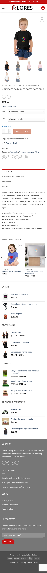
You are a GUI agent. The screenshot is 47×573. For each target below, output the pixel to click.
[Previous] (1, 262)
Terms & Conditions (10, 504)
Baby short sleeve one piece (12, 272)
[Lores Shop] (23, 7)
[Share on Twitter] (13, 157)
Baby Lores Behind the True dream (16, 478)
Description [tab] (7, 172)
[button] (3, 8)
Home (4, 85)
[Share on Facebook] (8, 157)
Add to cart (22, 131)
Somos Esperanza (31, 85)
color (3, 111)
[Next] (45, 262)
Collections (15, 85)
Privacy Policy (7, 500)
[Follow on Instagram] (8, 463)
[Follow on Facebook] (4, 463)
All (20, 152)
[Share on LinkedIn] (26, 157)
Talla (3, 119)
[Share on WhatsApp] (4, 157)
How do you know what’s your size (16, 487)
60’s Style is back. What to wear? (15, 482)
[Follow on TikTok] (13, 463)
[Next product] (4, 97)
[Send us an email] (17, 463)
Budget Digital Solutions (28, 555)
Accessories (14, 152)
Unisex (36, 152)
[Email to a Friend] (17, 157)
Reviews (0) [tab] (6, 181)
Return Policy (7, 509)
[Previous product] (8, 97)
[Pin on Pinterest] (21, 157)
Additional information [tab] (13, 177)
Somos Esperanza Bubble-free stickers (34, 273)
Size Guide (6, 126)
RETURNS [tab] (5, 186)
